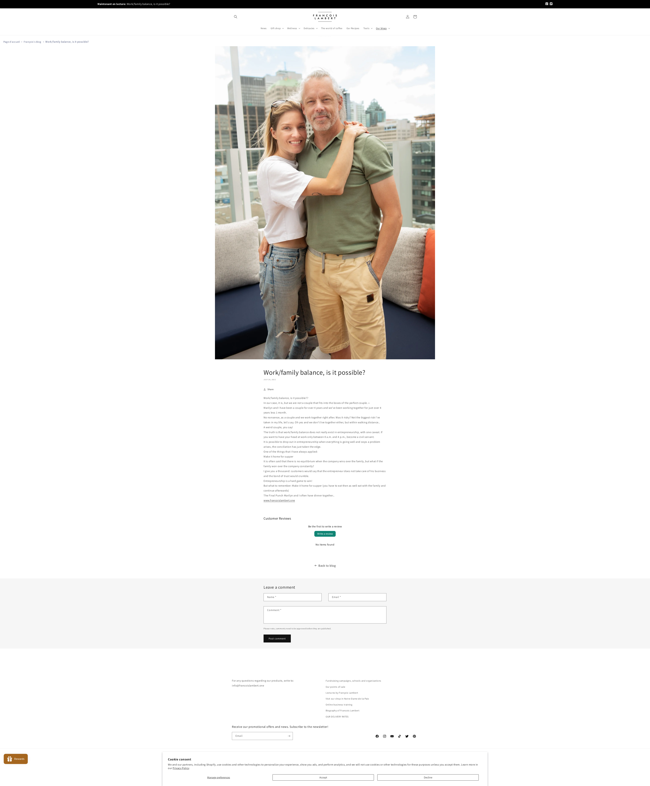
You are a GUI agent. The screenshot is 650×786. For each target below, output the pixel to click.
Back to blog (327, 565)
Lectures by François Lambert (342, 692)
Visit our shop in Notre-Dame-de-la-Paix (347, 698)
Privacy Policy (181, 768)
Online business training (339, 704)
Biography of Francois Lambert (342, 710)
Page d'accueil (11, 41)
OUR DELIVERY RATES (337, 716)
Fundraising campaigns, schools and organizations (353, 680)
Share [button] (270, 389)
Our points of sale (335, 686)
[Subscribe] (289, 736)
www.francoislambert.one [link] (279, 500)
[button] (235, 16)
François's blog (32, 41)
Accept (323, 777)
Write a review (325, 534)
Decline (428, 777)
